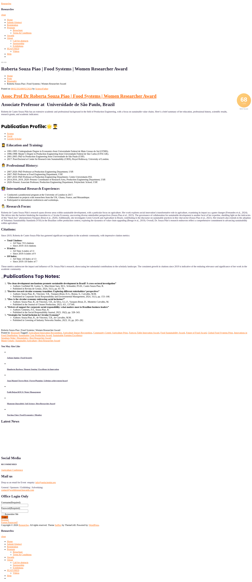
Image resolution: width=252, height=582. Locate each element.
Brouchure (18, 30)
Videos (16, 51)
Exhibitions (18, 46)
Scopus (10, 133)
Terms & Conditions (22, 33)
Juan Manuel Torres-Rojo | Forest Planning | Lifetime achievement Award (37, 381)
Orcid (9, 136)
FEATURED (13, 48)
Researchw (6, 3)
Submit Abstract (14, 22)
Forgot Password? (9, 522)
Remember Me (11, 514)
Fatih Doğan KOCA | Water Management (24, 392)
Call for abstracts (20, 41)
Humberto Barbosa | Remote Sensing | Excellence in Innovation (33, 369)
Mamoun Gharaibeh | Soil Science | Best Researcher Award (31, 404)
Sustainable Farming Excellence (67, 335)
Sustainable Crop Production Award (35, 335)
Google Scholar (14, 139)
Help (9, 54)
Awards (10, 35)
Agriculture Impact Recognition (77, 333)
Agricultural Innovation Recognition (45, 333)
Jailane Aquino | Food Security (19, 358)
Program (11, 27)
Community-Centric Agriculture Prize (110, 333)
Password (10, 508)
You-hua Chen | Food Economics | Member (24, 415)
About (10, 38)
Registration (12, 25)
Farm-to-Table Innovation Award (144, 333)
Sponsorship (18, 43)
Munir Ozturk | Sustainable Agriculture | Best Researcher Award (30, 340)
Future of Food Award (196, 333)
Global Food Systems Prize (220, 333)
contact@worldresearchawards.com (17, 490)
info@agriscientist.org (45, 482)
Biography (12, 81)
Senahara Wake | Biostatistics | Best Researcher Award (26, 338)
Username (10, 502)
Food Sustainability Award (172, 333)
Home (10, 20)
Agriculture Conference (12, 470)
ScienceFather (41, 88)
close (3, 15)
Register (5, 520)
